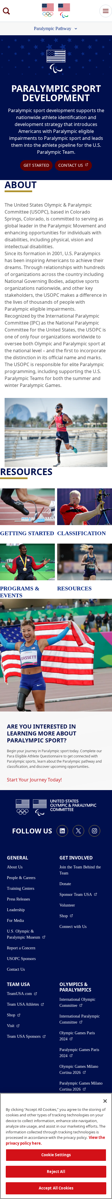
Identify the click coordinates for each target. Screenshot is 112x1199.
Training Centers (20, 888)
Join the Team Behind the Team (80, 870)
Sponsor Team (78, 894)
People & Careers (21, 878)
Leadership (16, 910)
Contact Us (16, 969)
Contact (75, 165)
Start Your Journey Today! (34, 780)
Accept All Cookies (56, 1188)
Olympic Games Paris (82, 1036)
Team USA (25, 1004)
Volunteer (67, 905)
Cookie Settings (56, 1154)
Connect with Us (72, 926)
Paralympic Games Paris (82, 1053)
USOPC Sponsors (21, 959)
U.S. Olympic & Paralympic (30, 934)
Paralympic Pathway (52, 28)
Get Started (36, 165)
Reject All (56, 1171)
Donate (65, 884)
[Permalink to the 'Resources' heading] (56, 471)
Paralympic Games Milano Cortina (82, 1086)
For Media (15, 920)
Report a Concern (21, 948)
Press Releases (18, 899)
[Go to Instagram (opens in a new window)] (94, 831)
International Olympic (82, 1002)
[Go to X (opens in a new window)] (78, 831)
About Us (14, 867)
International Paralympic (82, 1019)
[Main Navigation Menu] (105, 11)
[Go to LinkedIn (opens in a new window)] (62, 831)
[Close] (105, 1101)
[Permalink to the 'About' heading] (40, 184)
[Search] (6, 11)
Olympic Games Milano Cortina (82, 1069)
